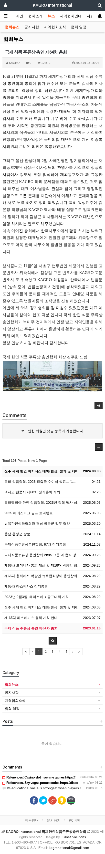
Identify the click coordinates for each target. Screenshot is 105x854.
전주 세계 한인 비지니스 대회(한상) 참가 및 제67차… (45, 471)
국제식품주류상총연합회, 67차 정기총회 (35, 544)
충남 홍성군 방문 (17, 534)
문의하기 (54, 820)
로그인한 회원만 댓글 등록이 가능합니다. (52, 431)
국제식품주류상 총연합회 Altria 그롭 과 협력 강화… (43, 555)
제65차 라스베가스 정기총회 (26, 586)
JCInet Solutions (73, 837)
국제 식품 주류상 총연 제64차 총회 (31, 628)
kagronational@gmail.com (69, 848)
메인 (19, 16)
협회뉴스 (12, 27)
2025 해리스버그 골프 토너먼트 (28, 513)
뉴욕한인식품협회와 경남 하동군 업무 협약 (37, 523)
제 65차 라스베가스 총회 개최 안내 (31, 618)
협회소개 (35, 16)
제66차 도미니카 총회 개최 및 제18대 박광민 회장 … (44, 565)
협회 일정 (78, 27)
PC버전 (74, 820)
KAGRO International (52, 5)
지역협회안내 (71, 16)
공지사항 (31, 27)
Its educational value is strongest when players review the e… (54, 788)
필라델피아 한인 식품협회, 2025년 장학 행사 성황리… (45, 502)
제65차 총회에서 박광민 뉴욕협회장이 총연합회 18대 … (47, 576)
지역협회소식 (55, 27)
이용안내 (32, 820)
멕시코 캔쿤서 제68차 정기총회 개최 (32, 492)
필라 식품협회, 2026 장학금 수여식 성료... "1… (40, 482)
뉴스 (51, 16)
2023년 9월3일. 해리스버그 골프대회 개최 (36, 597)
